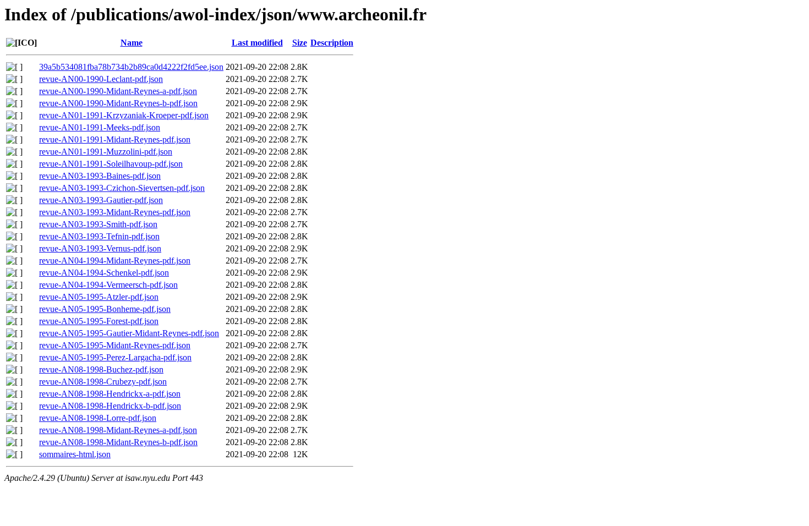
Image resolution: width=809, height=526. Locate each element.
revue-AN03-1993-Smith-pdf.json (98, 224)
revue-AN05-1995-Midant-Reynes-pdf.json (114, 345)
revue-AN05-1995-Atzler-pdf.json (98, 297)
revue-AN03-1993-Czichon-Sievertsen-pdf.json (122, 188)
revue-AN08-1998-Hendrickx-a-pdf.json (110, 393)
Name (132, 42)
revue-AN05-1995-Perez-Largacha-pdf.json (115, 357)
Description (331, 42)
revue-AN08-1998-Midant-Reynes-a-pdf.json (118, 430)
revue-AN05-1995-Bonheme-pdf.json (105, 309)
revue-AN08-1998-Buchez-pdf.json (101, 369)
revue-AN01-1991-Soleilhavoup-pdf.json (111, 163)
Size (299, 42)
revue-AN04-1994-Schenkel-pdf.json (104, 272)
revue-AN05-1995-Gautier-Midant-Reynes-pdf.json (129, 333)
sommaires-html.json (75, 454)
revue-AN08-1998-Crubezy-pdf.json (103, 381)
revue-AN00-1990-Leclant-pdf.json (101, 79)
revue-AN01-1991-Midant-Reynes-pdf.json (114, 139)
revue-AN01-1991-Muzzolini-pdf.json (105, 151)
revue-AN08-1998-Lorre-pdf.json (97, 418)
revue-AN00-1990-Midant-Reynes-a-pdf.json (118, 91)
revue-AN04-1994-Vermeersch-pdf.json (108, 284)
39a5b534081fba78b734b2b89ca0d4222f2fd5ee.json (131, 67)
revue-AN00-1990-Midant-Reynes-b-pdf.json (118, 103)
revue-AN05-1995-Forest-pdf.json (98, 321)
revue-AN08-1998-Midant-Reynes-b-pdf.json (118, 442)
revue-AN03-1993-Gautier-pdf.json (101, 200)
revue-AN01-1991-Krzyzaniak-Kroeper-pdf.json (124, 115)
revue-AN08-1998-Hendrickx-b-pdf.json (110, 405)
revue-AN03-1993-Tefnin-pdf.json (99, 236)
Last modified (257, 42)
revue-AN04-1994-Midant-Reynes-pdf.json (114, 260)
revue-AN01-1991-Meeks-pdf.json (99, 127)
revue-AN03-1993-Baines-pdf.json (100, 175)
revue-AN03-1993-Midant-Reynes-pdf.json (114, 212)
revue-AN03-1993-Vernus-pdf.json (100, 248)
